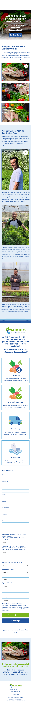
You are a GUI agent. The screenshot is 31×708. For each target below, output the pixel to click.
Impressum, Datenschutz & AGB (15, 699)
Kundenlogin (15, 621)
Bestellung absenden (15, 615)
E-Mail (3, 488)
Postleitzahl (5, 514)
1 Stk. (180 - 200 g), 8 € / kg (12, 562)
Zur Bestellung (15, 35)
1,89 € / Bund (8, 569)
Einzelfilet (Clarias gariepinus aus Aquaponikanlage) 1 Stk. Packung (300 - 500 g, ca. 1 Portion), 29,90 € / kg (14, 537)
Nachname (5, 481)
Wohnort (4, 521)
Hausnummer (5, 507)
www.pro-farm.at (21, 700)
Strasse (4, 501)
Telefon (4, 494)
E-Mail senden (15, 694)
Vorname (4, 474)
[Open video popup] (15, 72)
